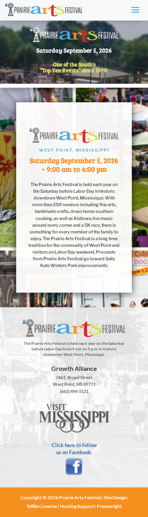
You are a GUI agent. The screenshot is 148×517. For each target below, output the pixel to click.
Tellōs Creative (41, 506)
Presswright (109, 506)
